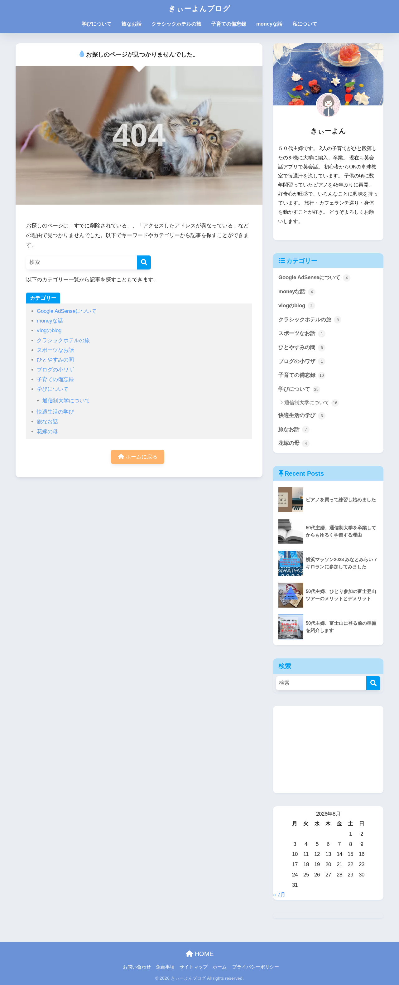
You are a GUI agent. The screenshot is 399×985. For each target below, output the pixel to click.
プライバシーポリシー (255, 966)
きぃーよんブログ (200, 8)
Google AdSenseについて (67, 311)
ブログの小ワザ (55, 370)
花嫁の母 (47, 431)
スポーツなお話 (55, 350)
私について (304, 24)
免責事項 (165, 966)
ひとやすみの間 (55, 360)
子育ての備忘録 (228, 24)
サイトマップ (194, 966)
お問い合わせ (137, 966)
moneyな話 (269, 24)
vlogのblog (49, 330)
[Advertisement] (328, 749)
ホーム (220, 966)
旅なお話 (132, 24)
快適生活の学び (55, 412)
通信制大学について (66, 401)
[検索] (144, 262)
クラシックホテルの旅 (176, 24)
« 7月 (279, 895)
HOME (203, 953)
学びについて (97, 24)
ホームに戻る (140, 457)
